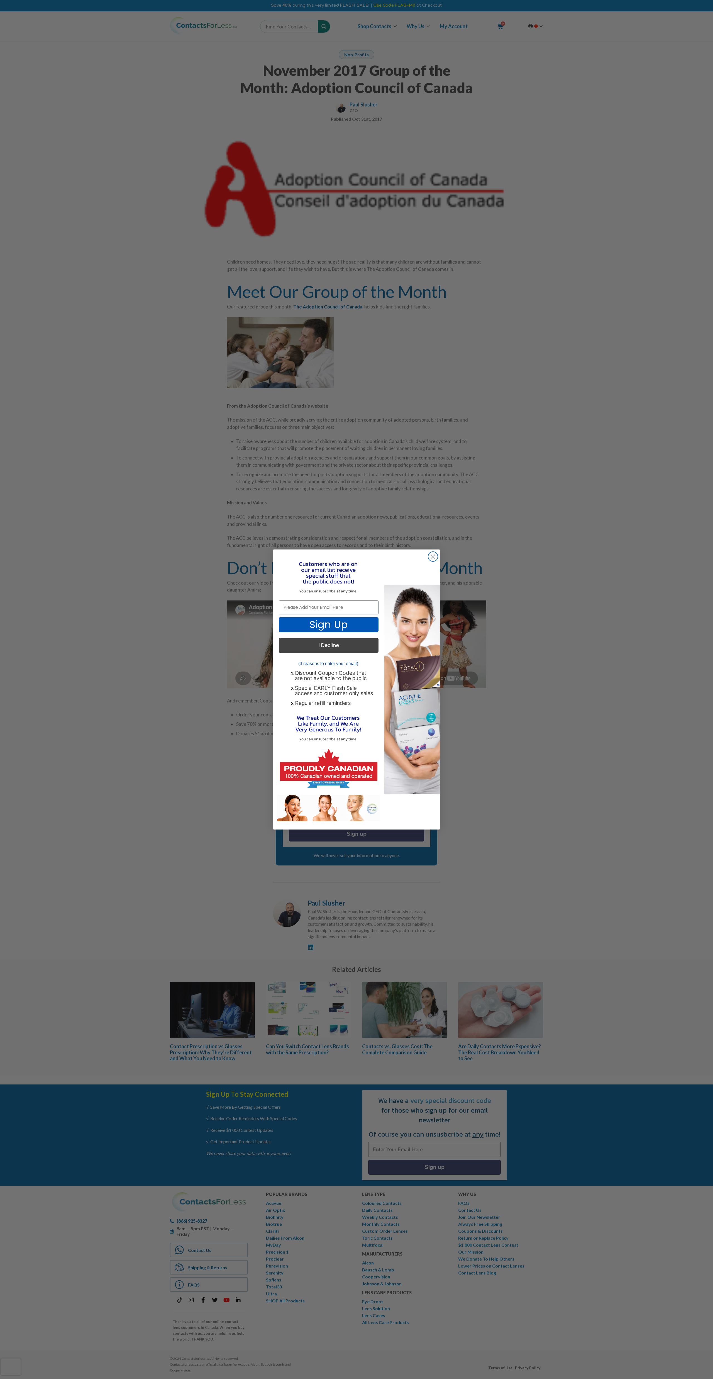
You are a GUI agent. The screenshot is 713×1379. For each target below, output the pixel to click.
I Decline (329, 645)
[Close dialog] (433, 556)
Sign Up (328, 624)
